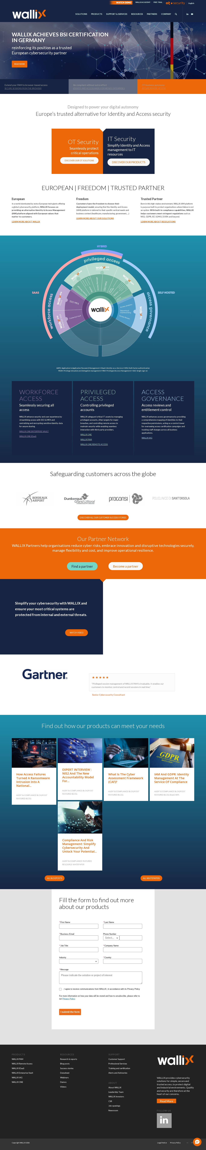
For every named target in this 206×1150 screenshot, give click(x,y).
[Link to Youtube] (192, 14)
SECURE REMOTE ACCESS (154, 88)
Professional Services (117, 1063)
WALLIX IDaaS (18, 1068)
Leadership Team (116, 1092)
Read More (166, 1101)
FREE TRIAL (158, 2)
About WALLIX (114, 1087)
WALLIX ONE (17, 1082)
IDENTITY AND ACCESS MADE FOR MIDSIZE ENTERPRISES (99, 88)
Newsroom (113, 1110)
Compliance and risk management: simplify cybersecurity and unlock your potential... (79, 845)
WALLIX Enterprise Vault (22, 1073)
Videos (63, 1087)
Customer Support (116, 1059)
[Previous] (2, 49)
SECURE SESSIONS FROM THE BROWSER (23, 88)
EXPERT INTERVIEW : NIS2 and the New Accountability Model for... (78, 775)
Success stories (66, 1068)
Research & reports (68, 1059)
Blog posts (65, 1063)
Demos (63, 1082)
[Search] (176, 14)
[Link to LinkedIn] (187, 14)
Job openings (114, 1106)
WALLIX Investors (116, 1096)
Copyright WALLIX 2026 (21, 1143)
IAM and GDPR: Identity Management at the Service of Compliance (171, 778)
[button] (197, 1142)
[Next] (203, 49)
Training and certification (119, 1068)
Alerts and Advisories (117, 1073)
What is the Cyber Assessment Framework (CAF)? (125, 778)
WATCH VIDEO (76, 633)
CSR (110, 1101)
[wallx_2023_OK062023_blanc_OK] (29, 14)
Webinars (64, 1077)
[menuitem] (143, 2)
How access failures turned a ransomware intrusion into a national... (33, 780)
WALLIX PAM (17, 1059)
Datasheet (64, 1073)
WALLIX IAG (17, 1077)
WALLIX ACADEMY (142, 2)
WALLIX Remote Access (22, 1063)
